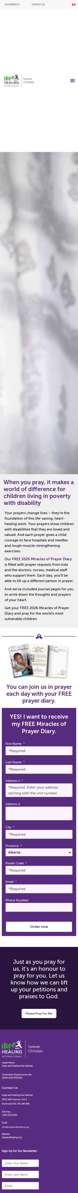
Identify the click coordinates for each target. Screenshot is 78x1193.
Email (10, 882)
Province (12, 846)
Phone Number (17, 900)
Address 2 (12, 804)
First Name (13, 744)
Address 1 (13, 781)
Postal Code (15, 863)
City (8, 827)
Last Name (13, 762)
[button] (72, 80)
